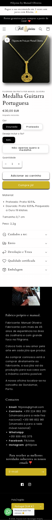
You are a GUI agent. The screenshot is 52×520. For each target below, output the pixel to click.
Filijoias (19, 519)
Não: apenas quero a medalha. (25, 149)
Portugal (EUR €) (24, 506)
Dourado (11, 126)
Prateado (32, 126)
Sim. (9, 140)
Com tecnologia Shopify (33, 519)
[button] (4, 29)
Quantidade (9, 157)
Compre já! (26, 185)
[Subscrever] (42, 472)
